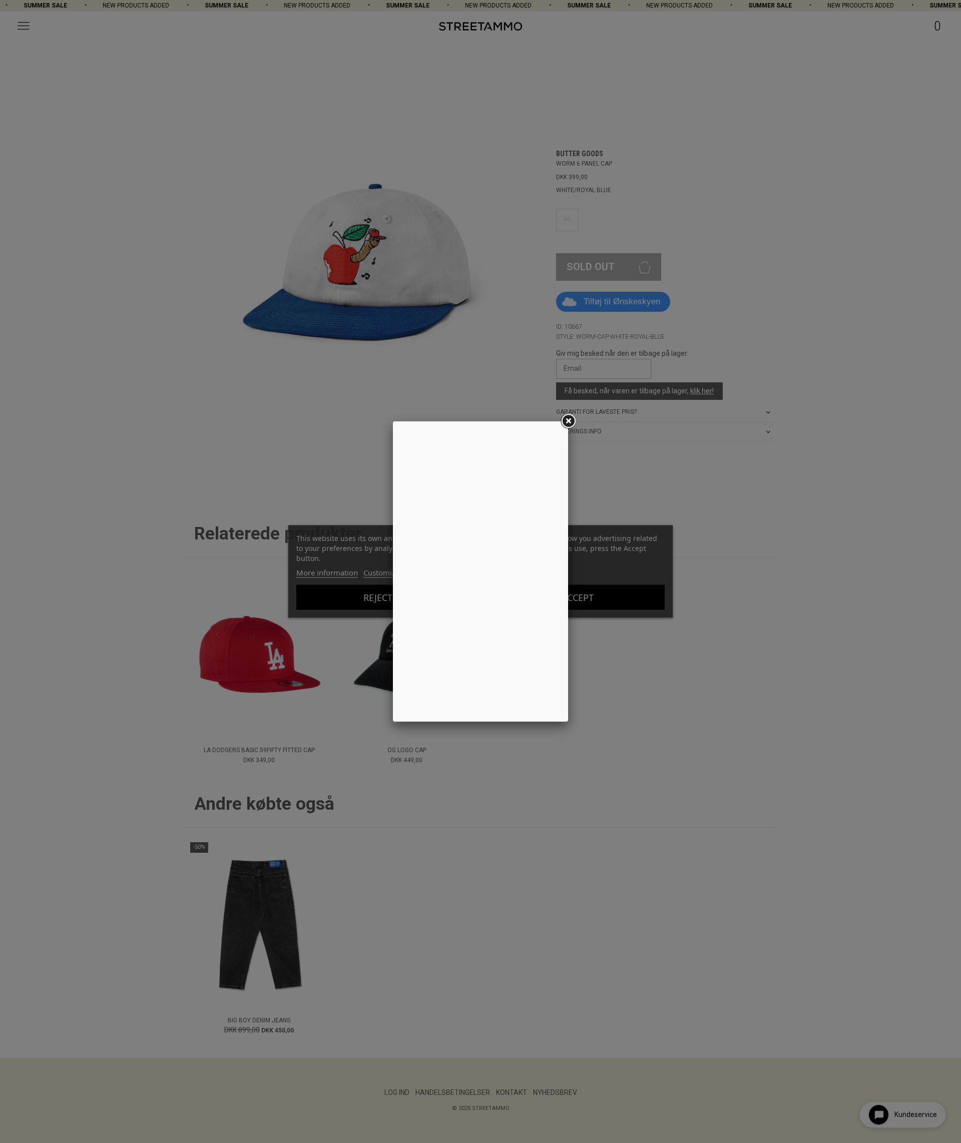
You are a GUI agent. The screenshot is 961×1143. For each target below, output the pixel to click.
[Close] (568, 421)
